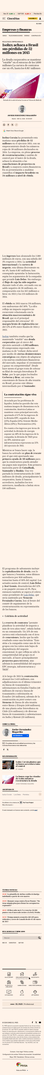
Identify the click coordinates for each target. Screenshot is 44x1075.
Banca (5, 35)
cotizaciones (9, 995)
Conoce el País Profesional (22, 1004)
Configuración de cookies (10, 1054)
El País (39, 23)
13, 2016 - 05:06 (24, 119)
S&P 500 (21, 14)
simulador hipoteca (22, 977)
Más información (7, 805)
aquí (35, 810)
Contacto (13, 1051)
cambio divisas (22, 985)
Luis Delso (29, 594)
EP (16, 769)
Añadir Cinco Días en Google (14, 131)
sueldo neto (35, 977)
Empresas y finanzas (17, 29)
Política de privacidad (25, 1054)
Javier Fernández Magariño (22, 115)
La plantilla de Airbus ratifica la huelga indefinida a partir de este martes (20, 895)
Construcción (36, 35)
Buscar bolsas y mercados (13, 931)
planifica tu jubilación (9, 986)
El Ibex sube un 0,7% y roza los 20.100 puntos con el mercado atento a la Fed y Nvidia (21, 911)
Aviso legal (19, 1051)
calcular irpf (9, 977)
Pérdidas (26, 794)
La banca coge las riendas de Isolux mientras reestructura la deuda (28, 779)
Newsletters (20, 1057)
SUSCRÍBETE (33, 18)
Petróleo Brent (38, 14)
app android (35, 995)
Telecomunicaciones (16, 35)
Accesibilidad (37, 1054)
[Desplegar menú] (4, 18)
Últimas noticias (9, 890)
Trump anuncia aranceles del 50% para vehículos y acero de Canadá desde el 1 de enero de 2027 (21, 919)
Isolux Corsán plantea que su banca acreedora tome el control (28, 764)
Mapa (11, 1057)
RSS (15, 1057)
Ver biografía (18, 735)
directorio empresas (35, 985)
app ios (22, 995)
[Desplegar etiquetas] (40, 794)
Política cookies (28, 1051)
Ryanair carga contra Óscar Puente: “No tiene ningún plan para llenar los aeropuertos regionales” (21, 903)
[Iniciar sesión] (40, 18)
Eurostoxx (12, 943)
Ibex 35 (6, 14)
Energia (26, 35)
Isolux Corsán (7, 794)
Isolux (5, 336)
